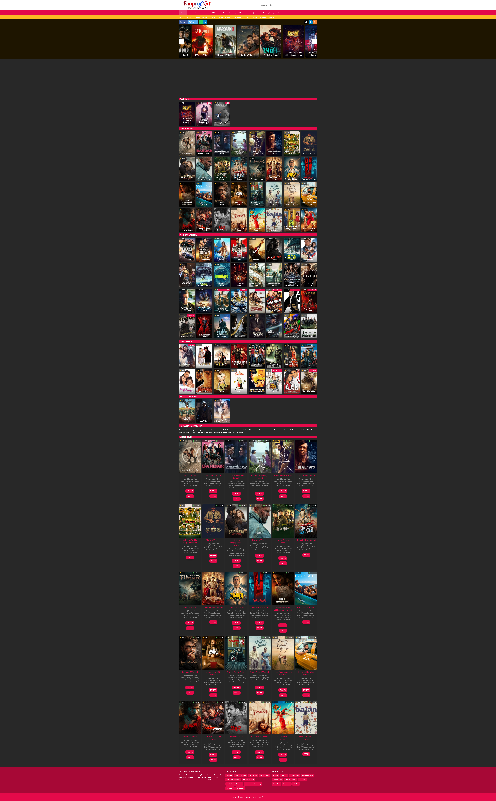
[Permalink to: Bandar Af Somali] (204, 143)
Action (275, 775)
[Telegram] (205, 22)
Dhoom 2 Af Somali (256, 365)
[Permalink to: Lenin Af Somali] (187, 220)
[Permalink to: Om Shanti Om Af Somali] (274, 381)
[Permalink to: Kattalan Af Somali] (190, 652)
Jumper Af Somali (291, 179)
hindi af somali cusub (234, 784)
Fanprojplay (195, 481)
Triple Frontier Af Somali (309, 335)
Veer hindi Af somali (222, 365)
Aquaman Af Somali (221, 258)
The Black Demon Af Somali (291, 258)
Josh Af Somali (204, 391)
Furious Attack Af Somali (204, 229)
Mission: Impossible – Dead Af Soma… (309, 257)
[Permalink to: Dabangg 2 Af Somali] (222, 381)
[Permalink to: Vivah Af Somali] (204, 356)
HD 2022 (243, 290)
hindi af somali (248, 780)
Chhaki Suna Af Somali (221, 178)
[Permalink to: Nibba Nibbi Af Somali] (239, 169)
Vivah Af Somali (204, 366)
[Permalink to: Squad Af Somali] (187, 326)
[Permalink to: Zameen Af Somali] (274, 356)
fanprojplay (253, 775)
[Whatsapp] (201, 22)
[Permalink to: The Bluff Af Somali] (248, 41)
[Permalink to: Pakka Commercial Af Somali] (204, 113)
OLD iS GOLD (277, 370)
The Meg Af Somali (222, 284)
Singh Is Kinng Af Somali (291, 365)
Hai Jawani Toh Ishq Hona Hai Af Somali (291, 228)
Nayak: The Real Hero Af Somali (257, 390)
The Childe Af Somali (187, 284)
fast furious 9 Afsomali (291, 335)
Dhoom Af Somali (309, 366)
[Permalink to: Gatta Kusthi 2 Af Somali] (283, 717)
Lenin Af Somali (187, 230)
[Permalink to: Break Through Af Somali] (257, 275)
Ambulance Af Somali (239, 258)
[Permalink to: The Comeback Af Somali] (236, 456)
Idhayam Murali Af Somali (309, 203)
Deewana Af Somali (239, 229)
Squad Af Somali (187, 336)
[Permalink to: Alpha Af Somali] (187, 143)
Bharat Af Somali (309, 391)
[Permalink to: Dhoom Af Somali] (309, 356)
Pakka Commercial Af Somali (204, 122)
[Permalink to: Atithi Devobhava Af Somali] (222, 113)
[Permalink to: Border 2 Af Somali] (225, 41)
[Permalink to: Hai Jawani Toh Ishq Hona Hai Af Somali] (292, 220)
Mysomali (195, 483)
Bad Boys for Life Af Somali (187, 258)
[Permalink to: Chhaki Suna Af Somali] (283, 521)
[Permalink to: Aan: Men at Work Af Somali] (292, 381)
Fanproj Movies (185, 481)
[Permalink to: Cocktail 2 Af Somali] (204, 194)
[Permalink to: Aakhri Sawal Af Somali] (213, 652)
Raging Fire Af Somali (309, 310)
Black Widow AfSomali (204, 335)
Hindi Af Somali (186, 483)
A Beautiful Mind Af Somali (187, 310)
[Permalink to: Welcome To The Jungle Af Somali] (292, 143)
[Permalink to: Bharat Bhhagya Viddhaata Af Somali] (283, 588)
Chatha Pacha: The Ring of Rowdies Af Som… (187, 121)
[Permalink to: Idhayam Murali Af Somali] (306, 652)
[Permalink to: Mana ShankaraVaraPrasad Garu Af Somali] (293, 41)
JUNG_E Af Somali (222, 311)
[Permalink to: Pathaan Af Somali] (187, 356)
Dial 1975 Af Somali (274, 152)
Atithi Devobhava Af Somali (221, 123)
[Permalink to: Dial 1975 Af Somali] (306, 456)
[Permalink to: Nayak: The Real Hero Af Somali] (257, 381)
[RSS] (315, 22)
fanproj (229, 775)
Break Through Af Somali (256, 284)
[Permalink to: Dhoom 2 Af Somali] (257, 356)
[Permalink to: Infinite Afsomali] (239, 326)
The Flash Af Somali (239, 284)
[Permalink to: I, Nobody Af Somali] (283, 456)
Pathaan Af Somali (187, 365)
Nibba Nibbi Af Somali (239, 178)
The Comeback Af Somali (222, 152)
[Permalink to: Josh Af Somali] (204, 381)
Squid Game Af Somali (187, 420)
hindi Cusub (260, 290)
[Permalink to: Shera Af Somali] (309, 143)
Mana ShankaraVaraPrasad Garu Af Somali (293, 52)
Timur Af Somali (257, 179)
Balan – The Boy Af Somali (274, 229)
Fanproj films (192, 479)
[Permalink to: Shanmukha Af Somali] (274, 169)
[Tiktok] (306, 22)
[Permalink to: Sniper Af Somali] (274, 300)
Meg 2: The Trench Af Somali (204, 284)
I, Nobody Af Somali (256, 152)
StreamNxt (240, 788)
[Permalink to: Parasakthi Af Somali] (316, 36)
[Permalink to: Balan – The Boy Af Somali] (274, 220)
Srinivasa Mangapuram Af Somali (187, 177)
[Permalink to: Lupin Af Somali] (204, 411)
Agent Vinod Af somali (239, 365)
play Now (191, 315)
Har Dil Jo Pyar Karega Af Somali (187, 390)
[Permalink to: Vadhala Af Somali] (309, 169)
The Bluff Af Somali (248, 55)
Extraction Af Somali (274, 284)
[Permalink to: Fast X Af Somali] (292, 275)
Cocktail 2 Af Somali (204, 203)
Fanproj (191, 345)
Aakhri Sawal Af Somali (239, 203)
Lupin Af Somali (204, 421)
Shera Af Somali (309, 153)
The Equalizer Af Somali (274, 258)
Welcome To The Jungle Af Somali (291, 152)
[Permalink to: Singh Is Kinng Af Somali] (292, 356)
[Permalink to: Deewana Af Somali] (260, 717)
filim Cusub (312, 290)
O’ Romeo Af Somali (180, 55)
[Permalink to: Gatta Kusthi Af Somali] (309, 220)
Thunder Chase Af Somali (257, 310)
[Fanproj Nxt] (197, 5)
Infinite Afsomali (239, 336)
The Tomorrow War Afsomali (221, 335)
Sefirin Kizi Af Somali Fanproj (222, 420)
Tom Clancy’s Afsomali (274, 335)
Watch (190, 496)
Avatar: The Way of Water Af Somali (204, 309)
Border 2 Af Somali (225, 55)
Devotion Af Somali (239, 310)
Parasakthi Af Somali (316, 44)
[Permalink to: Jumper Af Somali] (292, 169)
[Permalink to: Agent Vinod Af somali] (239, 356)
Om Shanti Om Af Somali (274, 390)
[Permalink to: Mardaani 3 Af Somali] (202, 41)
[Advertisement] (248, 78)
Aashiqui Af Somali (239, 390)
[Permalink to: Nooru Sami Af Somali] (260, 652)
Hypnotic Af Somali (309, 284)
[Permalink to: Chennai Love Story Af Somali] (260, 456)
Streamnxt (193, 485)
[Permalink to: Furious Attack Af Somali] (213, 717)
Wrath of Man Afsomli (257, 335)
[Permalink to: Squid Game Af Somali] (187, 411)
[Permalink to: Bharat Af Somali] (309, 381)
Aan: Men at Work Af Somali (291, 390)
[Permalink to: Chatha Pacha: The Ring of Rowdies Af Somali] (270, 41)
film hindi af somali (233, 780)
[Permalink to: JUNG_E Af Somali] (222, 300)
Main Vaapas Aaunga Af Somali (291, 203)
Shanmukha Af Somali (274, 178)
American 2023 (224, 290)
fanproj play (264, 775)
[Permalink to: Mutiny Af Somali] (204, 169)
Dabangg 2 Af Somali (222, 390)
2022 (209, 103)
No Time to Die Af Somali (291, 310)
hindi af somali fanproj (253, 784)
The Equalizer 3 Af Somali (257, 258)
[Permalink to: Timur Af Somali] (257, 169)
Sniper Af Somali (274, 311)
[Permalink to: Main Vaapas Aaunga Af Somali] (283, 652)
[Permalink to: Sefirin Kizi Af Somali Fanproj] (222, 411)
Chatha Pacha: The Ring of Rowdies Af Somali (271, 53)
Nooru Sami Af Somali (274, 203)
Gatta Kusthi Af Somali (309, 229)
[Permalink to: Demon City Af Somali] (236, 652)
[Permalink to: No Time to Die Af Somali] (292, 300)
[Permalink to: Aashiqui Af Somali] (239, 381)
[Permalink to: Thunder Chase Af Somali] (257, 300)
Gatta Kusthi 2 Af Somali (256, 229)
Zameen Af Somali (274, 365)
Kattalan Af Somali (222, 203)
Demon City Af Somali (256, 203)
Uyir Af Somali (222, 230)
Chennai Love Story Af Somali (239, 152)
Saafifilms (186, 485)
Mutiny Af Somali (204, 179)
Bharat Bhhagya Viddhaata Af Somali (187, 202)
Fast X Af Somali (291, 285)
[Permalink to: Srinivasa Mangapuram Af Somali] (236, 521)
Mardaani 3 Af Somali (203, 55)
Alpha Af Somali (187, 153)
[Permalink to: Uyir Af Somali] (222, 220)
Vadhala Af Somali (309, 179)
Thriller (296, 784)
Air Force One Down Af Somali (204, 258)
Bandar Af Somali (204, 153)
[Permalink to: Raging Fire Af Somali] (309, 300)
